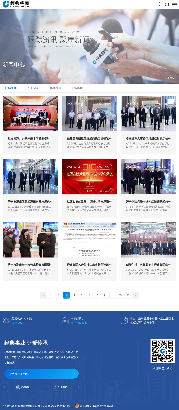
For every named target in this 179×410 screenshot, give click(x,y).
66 (128, 295)
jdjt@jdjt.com (78, 322)
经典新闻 (10, 88)
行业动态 (33, 88)
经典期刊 (78, 88)
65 (120, 295)
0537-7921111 (18, 322)
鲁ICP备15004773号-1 (61, 406)
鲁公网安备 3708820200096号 (96, 406)
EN (167, 4)
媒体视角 (55, 88)
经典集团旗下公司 (19, 373)
